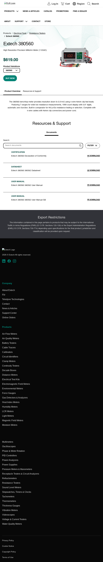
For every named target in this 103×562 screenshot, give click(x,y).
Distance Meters (10, 375)
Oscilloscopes (9, 446)
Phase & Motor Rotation (13, 451)
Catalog (48, 11)
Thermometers (9, 501)
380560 (9, 71)
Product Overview (12, 91)
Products (9, 11)
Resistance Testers (37, 33)
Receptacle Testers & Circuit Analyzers (20, 474)
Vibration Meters (10, 510)
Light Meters (8, 416)
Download (94, 156)
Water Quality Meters (12, 524)
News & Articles (31, 11)
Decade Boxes (9, 370)
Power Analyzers (10, 460)
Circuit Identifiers (10, 357)
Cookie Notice (8, 546)
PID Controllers (9, 455)
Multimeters (7, 442)
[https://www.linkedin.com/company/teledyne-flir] (3, 261)
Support (19, 22)
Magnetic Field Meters (12, 420)
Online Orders (8, 317)
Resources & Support (32, 91)
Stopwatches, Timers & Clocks (16, 492)
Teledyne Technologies (13, 299)
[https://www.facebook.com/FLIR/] (9, 261)
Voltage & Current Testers (14, 519)
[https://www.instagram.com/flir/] (14, 261)
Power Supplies (9, 465)
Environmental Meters (12, 388)
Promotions (62, 11)
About (7, 22)
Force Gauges (9, 393)
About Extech (8, 290)
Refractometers (9, 478)
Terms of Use (7, 557)
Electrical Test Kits (11, 379)
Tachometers (8, 496)
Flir (3, 295)
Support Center (9, 313)
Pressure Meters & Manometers (17, 469)
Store (48, 22)
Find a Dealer (80, 11)
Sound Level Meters (11, 487)
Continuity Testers (10, 366)
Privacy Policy (8, 540)
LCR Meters (8, 411)
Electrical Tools (20, 33)
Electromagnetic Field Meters (16, 384)
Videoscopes (8, 515)
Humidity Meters (10, 407)
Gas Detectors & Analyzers (15, 398)
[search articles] (80, 145)
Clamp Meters (8, 361)
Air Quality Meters (10, 338)
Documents (51, 132)
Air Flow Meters (9, 334)
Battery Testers (9, 343)
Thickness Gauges (11, 506)
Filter (90, 146)
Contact (36, 22)
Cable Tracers (9, 347)
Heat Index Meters (10, 402)
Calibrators (7, 352)
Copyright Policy (9, 552)
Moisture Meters (9, 425)
